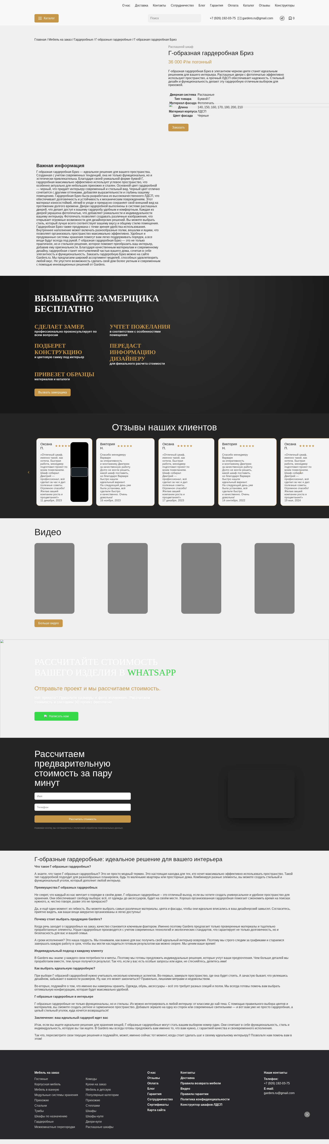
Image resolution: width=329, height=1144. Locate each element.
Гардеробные (83, 39)
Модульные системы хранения (56, 1095)
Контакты (159, 5)
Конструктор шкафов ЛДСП (201, 1104)
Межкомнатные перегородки (54, 1127)
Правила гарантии (194, 1094)
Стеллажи (93, 1105)
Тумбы (39, 1111)
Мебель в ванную (46, 1089)
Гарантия (216, 5)
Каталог (248, 5)
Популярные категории (102, 1095)
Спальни (40, 1105)
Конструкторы (285, 5)
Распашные (206, 94)
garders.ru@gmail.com (279, 1093)
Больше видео (48, 623)
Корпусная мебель (47, 1084)
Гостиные (41, 1079)
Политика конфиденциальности (205, 1099)
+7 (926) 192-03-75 (277, 1083)
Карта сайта (156, 1110)
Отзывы (264, 5)
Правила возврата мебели (200, 1083)
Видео (185, 1088)
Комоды (91, 1079)
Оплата (233, 5)
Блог (202, 5)
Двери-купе (94, 1121)
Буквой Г (204, 98)
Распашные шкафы (99, 1127)
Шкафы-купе (95, 1116)
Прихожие (41, 1100)
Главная (40, 39)
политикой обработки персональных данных (98, 828)
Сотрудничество (182, 5)
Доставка (141, 5)
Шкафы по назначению (50, 1116)
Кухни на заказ (96, 1084)
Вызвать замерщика (52, 392)
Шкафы (91, 1111)
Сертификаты (158, 1104)
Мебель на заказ (60, 39)
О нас (126, 5)
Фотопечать (206, 103)
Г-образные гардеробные (113, 39)
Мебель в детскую (98, 1089)
